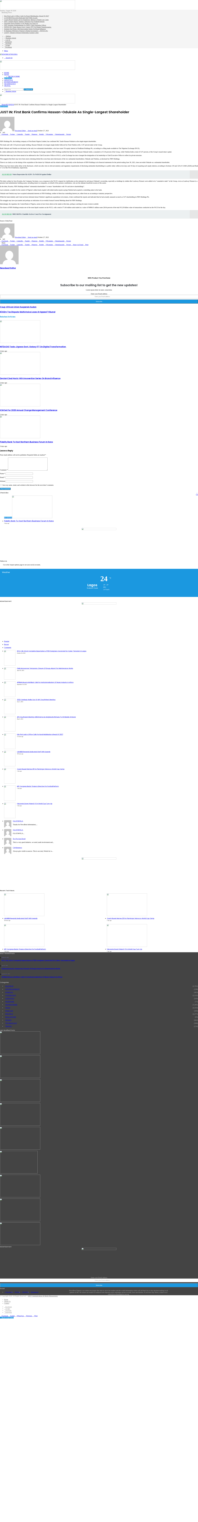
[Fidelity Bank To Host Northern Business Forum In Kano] (20, 438)
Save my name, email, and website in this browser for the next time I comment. (28, 485)
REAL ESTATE (10, 1017)
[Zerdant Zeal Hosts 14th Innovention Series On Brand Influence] (20, 374)
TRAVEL (7, 86)
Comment (4, 470)
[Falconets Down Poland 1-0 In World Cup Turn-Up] (9, 817)
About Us (7, 1301)
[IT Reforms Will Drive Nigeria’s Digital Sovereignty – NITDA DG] (20, 1244)
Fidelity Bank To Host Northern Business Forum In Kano (26, 442)
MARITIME (9, 1002)
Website (2, 481)
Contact (6, 1303)
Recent (6, 644)
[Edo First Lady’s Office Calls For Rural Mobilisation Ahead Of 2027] (9, 748)
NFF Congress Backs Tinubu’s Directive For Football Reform (24, 21)
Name (2, 473)
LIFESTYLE (8, 80)
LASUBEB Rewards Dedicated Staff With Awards (20, 18)
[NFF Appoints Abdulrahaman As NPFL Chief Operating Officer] (19, 1173)
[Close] (197, 493)
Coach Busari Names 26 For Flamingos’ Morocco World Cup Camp (26, 20)
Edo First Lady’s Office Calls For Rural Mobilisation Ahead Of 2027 (26, 16)
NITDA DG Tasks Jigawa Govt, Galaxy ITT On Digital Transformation (28, 27)
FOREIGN (9, 992)
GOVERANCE (10, 995)
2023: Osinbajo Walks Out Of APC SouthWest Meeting (36, 700)
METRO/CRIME (14, 76)
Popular (6, 641)
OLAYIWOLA (18, 821)
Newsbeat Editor (20, 131)
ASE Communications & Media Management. (43, 1296)
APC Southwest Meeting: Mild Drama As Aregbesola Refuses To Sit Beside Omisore (46, 717)
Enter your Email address (99, 294)
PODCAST (9, 1011)
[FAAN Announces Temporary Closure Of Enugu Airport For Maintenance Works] (9, 679)
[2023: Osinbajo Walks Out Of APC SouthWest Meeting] (9, 713)
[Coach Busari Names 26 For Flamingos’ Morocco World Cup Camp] (9, 783)
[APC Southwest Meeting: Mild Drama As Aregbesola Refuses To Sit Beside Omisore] (9, 731)
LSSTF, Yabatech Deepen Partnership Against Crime (21, 33)
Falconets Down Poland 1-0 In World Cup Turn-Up (21, 23)
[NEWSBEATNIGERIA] (9, 54)
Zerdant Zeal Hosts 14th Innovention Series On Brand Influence (25, 29)
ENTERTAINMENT (11, 82)
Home (3, 105)
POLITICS (9, 1014)
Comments (7, 647)
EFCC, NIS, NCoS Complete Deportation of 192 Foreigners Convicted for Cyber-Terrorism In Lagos (51, 651)
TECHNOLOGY (10, 84)
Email (2, 477)
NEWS (6, 74)
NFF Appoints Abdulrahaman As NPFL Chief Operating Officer (25, 25)
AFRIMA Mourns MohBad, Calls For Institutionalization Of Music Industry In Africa (45, 682)
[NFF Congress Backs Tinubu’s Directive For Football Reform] (9, 800)
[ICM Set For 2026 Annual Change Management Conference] (20, 406)
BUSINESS (8, 78)
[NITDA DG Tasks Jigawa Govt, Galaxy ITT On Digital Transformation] (20, 342)
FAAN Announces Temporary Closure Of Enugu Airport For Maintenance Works (45, 668)
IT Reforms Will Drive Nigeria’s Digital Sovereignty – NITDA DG (26, 31)
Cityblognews (17, 847)
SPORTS (8, 1020)
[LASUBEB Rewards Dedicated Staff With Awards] (9, 766)
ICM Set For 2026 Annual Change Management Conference (28, 410)
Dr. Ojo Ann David (19, 839)
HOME (6, 73)
